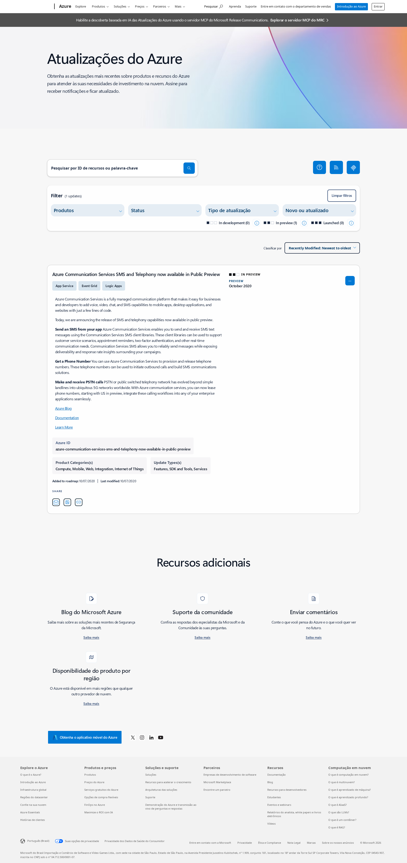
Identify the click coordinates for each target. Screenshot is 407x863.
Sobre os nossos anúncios (338, 842)
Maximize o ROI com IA (98, 812)
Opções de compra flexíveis (101, 797)
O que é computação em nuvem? (348, 774)
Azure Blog (63, 408)
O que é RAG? (336, 827)
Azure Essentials (30, 812)
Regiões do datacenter (34, 797)
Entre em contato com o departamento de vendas (296, 6)
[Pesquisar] (189, 168)
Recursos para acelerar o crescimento (168, 782)
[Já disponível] (351, 223)
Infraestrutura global (33, 789)
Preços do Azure (94, 782)
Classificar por (273, 248)
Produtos (98, 6)
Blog (270, 782)
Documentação (276, 774)
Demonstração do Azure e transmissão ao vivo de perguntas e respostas (170, 806)
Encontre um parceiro (217, 789)
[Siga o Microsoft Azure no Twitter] (133, 737)
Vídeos (271, 823)
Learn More (64, 427)
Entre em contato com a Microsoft (210, 842)
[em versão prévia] (304, 223)
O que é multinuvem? (341, 782)
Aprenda (235, 6)
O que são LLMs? (338, 812)
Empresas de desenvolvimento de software (230, 774)
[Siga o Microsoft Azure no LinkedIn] (151, 737)
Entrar (378, 6)
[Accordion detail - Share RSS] (67, 502)
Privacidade (244, 842)
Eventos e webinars (279, 804)
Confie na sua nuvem (33, 804)
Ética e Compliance (269, 842)
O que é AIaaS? (337, 804)
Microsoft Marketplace (217, 782)
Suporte (250, 6)
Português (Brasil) (38, 841)
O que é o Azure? (30, 774)
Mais (178, 6)
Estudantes (274, 797)
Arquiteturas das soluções (161, 789)
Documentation (67, 417)
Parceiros (159, 6)
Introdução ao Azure (351, 6)
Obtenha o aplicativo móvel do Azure (88, 737)
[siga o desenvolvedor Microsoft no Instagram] (142, 737)
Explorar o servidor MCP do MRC (297, 19)
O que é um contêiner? (342, 820)
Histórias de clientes (32, 820)
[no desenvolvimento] (256, 223)
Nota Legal (294, 842)
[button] (319, 167)
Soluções (120, 6)
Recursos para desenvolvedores (286, 789)
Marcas (311, 842)
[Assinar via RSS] (336, 167)
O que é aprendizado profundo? (348, 797)
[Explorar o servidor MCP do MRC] (353, 167)
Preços (139, 6)
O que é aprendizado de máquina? (349, 789)
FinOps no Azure (94, 804)
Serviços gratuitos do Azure (101, 789)
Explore (80, 6)
